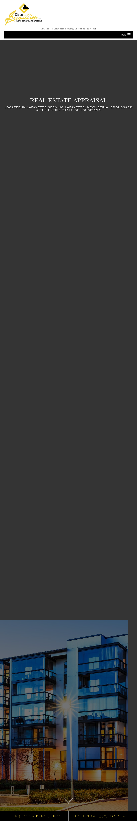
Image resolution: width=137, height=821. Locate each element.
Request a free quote (37, 816)
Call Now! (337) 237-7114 (100, 816)
